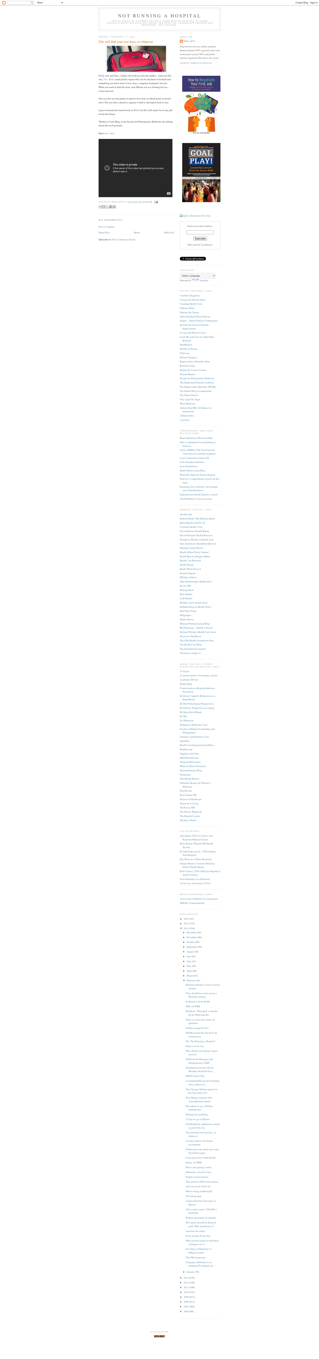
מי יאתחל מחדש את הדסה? (198, 1186)
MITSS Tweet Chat (195, 1076)
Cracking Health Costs (191, 303)
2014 (186, 928)
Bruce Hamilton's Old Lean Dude (196, 438)
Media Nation (187, 619)
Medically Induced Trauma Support (197, 474)
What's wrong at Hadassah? (199, 1191)
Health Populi (187, 564)
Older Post (169, 232)
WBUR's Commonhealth (192, 903)
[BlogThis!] (104, 207)
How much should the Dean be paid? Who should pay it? (201, 1224)
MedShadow (186, 344)
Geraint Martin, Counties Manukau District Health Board (197, 865)
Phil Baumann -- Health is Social (196, 627)
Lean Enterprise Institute (192, 462)
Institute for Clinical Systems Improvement (194, 326)
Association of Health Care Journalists (199, 898)
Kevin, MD (185, 585)
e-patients (185, 419)
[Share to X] (107, 207)
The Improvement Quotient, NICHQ (197, 386)
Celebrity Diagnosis (190, 295)
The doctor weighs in (190, 653)
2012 (186, 1282)
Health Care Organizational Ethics (197, 745)
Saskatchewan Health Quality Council (199, 494)
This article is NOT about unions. (202, 1181)
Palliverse (185, 353)
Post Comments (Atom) (123, 239)
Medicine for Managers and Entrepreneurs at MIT (199, 1060)
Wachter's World (188, 820)
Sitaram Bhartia (187, 374)
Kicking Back (187, 590)
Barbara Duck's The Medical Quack (197, 518)
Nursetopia (185, 774)
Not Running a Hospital (159, 15)
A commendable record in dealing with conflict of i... (202, 1082)
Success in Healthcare (190, 636)
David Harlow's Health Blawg (194, 531)
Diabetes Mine (187, 308)
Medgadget (185, 615)
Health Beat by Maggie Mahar (195, 556)
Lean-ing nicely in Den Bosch (201, 1157)
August (190, 951)
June (189, 961)
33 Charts (184, 671)
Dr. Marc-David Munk (191, 712)
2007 (186, 1306)
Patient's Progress (188, 357)
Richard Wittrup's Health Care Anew (198, 632)
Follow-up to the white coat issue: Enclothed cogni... (202, 1151)
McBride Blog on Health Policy (196, 606)
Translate (203, 280)
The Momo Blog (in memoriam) (196, 391)
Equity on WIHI (194, 1162)
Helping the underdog (197, 1114)
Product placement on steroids (201, 1217)
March (190, 975)
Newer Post (104, 232)
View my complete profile (196, 63)
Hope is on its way (195, 1046)
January (191, 1271)
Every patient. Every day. (198, 1235)
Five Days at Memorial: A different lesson (198, 1250)
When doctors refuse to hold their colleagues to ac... (202, 1242)
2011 (186, 1287)
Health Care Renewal (190, 560)
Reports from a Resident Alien (195, 361)
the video (109, 133)
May (189, 966)
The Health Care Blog (191, 644)
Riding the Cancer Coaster (193, 370)
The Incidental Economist (193, 648)
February (191, 980)
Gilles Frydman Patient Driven (195, 316)
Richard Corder (187, 365)
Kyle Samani (186, 594)
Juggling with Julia (189, 753)
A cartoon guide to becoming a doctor (199, 675)
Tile (105, 79)
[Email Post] (156, 202)
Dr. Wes (183, 716)
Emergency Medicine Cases (193, 724)
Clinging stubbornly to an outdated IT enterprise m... (200, 1264)
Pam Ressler (186, 790)
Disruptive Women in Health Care (196, 539)
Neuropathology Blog (191, 770)
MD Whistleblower (189, 757)
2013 (186, 1277)
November (192, 937)
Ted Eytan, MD (187, 807)
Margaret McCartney (190, 761)
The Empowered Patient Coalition (197, 382)
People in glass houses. (197, 1176)
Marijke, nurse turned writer (193, 602)
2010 (186, 1292)
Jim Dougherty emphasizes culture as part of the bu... (203, 1125)
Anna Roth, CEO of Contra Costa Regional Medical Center (196, 837)
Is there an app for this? (197, 1028)
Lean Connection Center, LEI (194, 458)
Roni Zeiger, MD (188, 795)
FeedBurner (207, 244)
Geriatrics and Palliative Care (194, 736)
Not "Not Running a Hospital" (201, 1041)
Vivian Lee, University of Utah (195, 883)
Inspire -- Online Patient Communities (199, 320)
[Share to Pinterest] (114, 207)
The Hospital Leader (190, 816)
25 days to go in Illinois (198, 1119)
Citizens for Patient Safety (193, 299)
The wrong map (193, 1196)
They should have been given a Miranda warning (201, 995)
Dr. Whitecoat (186, 720)
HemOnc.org (186, 749)
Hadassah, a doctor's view (198, 1172)
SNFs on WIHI (193, 1006)
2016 (186, 918)
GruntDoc (185, 741)
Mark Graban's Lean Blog (192, 470)
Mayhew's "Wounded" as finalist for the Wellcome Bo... (202, 1012)
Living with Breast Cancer (193, 332)
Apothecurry (186, 514)
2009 (186, 1297)
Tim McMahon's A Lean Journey (196, 498)
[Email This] (100, 207)
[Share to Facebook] (111, 207)
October (191, 942)
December (192, 932)
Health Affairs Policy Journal (194, 552)
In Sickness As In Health (198, 1001)
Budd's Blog (186, 684)
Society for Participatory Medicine (197, 378)
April (189, 970)
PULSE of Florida (188, 349)
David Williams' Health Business (196, 535)
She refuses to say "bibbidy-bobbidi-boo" (199, 1107)
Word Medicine (187, 403)
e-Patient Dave (187, 415)
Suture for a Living (189, 803)
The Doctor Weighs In (191, 811)
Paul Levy (189, 41)
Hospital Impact (188, 573)
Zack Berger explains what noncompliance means (199, 1099)
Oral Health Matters (189, 778)
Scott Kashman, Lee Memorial (195, 879)
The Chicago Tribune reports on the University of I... (201, 1091)
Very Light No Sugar (190, 399)
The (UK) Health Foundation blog (197, 640)
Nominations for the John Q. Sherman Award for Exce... (200, 1069)
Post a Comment (107, 226)
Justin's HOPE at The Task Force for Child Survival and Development (198, 451)
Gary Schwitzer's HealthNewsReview (198, 543)
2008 (186, 1301)
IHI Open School (188, 577)
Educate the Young (189, 312)
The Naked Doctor (189, 395)
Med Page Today (188, 611)
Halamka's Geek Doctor (191, 548)
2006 (186, 1311)
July (189, 956)
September (192, 946)
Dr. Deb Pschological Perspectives (197, 703)
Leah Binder (186, 598)
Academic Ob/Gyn (189, 679)
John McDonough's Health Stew (196, 581)
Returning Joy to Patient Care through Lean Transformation (199, 488)
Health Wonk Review (190, 569)
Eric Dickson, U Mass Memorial (196, 859)
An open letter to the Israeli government (199, 1142)
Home (137, 232)
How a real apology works (199, 1167)
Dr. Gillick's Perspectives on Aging (197, 708)
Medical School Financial (193, 766)
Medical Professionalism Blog (195, 623)
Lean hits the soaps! (195, 1231)
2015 (186, 923)
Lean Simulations (188, 466)
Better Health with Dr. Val (192, 522)
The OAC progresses (196, 1257)
